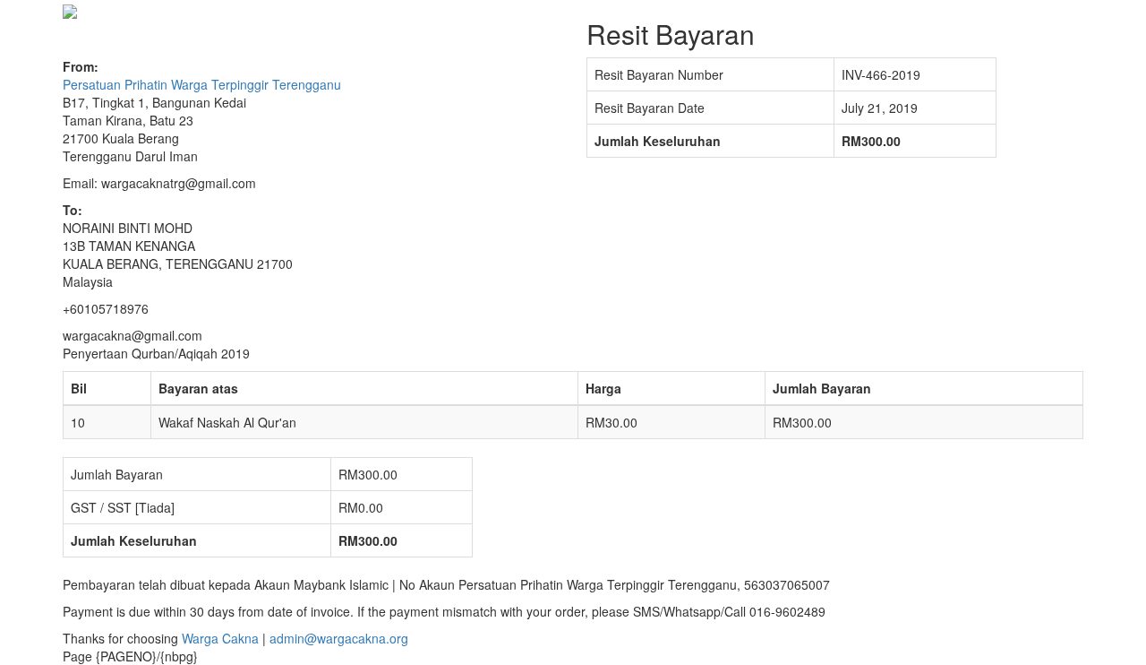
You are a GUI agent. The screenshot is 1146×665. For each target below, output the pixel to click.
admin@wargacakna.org (338, 638)
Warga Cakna (220, 638)
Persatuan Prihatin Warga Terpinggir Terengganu (202, 84)
